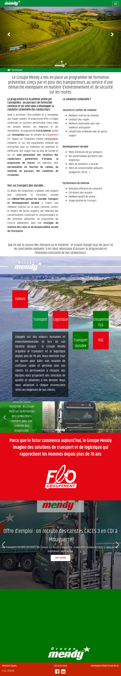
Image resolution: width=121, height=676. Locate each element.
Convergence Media (99, 666)
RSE (100, 340)
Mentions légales (9, 666)
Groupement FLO (101, 322)
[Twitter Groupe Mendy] (63, 673)
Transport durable (81, 343)
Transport (40, 320)
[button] (5, 417)
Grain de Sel (114, 666)
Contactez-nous (60, 666)
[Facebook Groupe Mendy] (57, 673)
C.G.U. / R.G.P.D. (8, 671)
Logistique (60, 320)
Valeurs (20, 299)
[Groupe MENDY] (8, 70)
